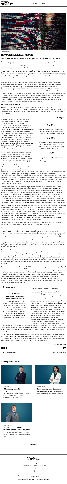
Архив (43, 3)
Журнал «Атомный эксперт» (33, 469)
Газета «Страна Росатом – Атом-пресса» (33, 467)
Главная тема (7, 386)
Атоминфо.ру (33, 471)
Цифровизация (5, 51)
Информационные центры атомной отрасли (33, 465)
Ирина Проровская (60, 344)
